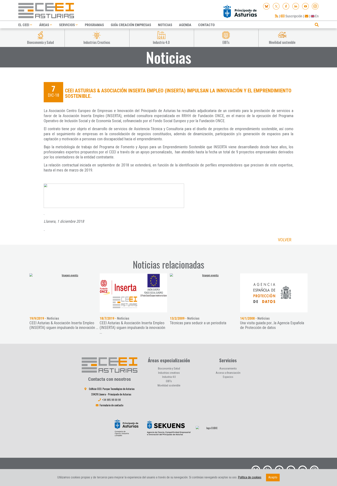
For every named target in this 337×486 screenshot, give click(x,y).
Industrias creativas (169, 372)
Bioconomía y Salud (169, 368)
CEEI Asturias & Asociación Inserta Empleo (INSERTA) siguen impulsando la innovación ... (63, 325)
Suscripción (293, 16)
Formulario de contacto (111, 405)
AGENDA (185, 25)
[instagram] (315, 6)
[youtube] (305, 6)
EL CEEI (23, 25)
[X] (276, 6)
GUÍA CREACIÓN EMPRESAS (131, 25)
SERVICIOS (67, 25)
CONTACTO (206, 25)
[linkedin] (295, 6)
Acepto (272, 477)
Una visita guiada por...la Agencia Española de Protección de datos (272, 325)
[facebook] (286, 6)
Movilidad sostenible (169, 385)
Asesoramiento (228, 368)
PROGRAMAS (94, 25)
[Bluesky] (266, 6)
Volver (284, 239)
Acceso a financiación (228, 372)
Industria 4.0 (169, 376)
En (316, 16)
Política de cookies (249, 477)
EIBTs (169, 381)
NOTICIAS (165, 25)
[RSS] (276, 16)
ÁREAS (44, 25)
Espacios (228, 376)
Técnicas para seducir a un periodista (198, 323)
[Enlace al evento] (68, 292)
